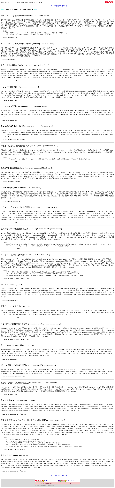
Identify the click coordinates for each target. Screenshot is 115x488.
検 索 (68, 483)
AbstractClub (70, 480)
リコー (46, 480)
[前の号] (59, 6)
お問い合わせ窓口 (46, 483)
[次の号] (64, 6)
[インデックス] (52, 6)
